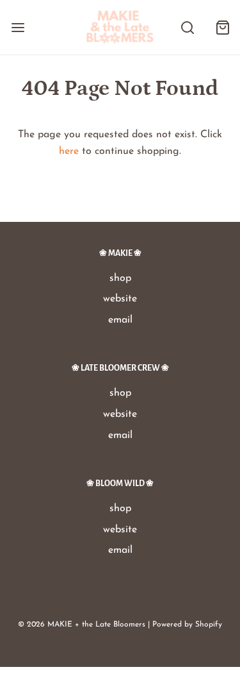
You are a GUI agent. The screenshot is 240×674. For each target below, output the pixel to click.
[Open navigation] (17, 27)
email (120, 320)
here (69, 151)
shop (120, 278)
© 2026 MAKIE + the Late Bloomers (81, 624)
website (120, 299)
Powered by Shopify (187, 624)
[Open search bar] (187, 27)
